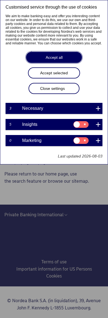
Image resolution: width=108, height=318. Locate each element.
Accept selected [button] (54, 73)
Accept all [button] (54, 57)
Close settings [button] (52, 88)
